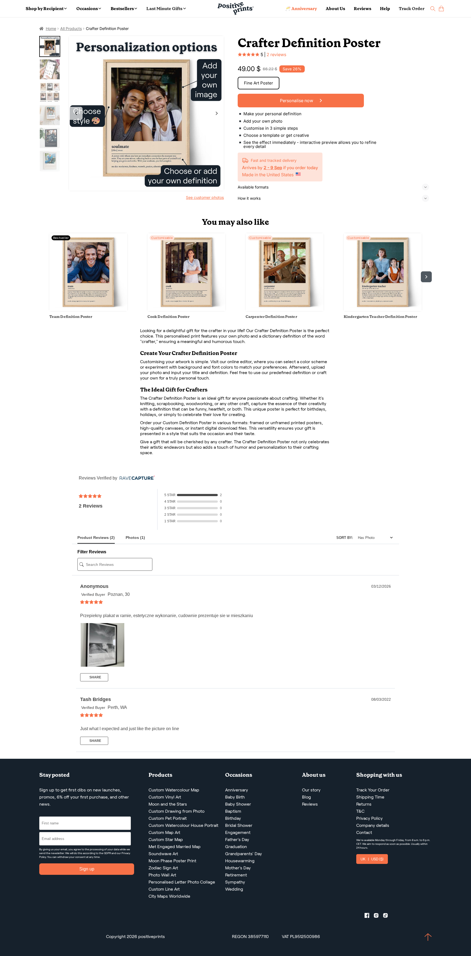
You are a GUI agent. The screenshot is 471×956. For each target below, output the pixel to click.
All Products (71, 28)
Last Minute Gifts (164, 8)
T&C (360, 811)
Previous (76, 113)
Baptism (233, 811)
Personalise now (297, 100)
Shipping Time (370, 797)
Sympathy (235, 882)
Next (216, 113)
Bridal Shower (238, 825)
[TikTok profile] (387, 916)
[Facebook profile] (369, 916)
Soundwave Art (163, 853)
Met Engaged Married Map (175, 846)
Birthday (233, 818)
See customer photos (205, 197)
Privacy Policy (369, 818)
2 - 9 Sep (273, 167)
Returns (364, 804)
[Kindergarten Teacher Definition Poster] (383, 309)
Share (95, 677)
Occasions (87, 8)
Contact (364, 832)
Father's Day (237, 839)
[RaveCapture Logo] (135, 478)
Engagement (237, 832)
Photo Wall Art (162, 875)
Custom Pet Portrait (168, 818)
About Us (335, 8)
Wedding (234, 889)
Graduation (236, 846)
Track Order (411, 8)
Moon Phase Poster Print (172, 860)
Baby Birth (235, 797)
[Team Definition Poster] (88, 309)
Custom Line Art (164, 889)
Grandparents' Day (243, 853)
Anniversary (236, 790)
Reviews (362, 8)
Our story (311, 790)
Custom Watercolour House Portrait (183, 825)
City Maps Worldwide (169, 896)
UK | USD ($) (372, 859)
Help (385, 8)
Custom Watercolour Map (174, 790)
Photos (135, 537)
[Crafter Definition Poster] (146, 113)
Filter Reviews (91, 552)
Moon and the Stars (168, 804)
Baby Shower (238, 804)
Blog (306, 797)
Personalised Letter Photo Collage (182, 882)
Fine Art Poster (258, 83)
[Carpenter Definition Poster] (285, 309)
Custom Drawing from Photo (176, 811)
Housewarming (240, 860)
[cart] (441, 8)
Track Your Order (373, 790)
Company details (372, 825)
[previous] (44, 276)
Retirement (236, 875)
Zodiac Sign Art (163, 868)
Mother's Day (238, 868)
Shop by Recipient (45, 8)
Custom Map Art (164, 832)
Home (51, 28)
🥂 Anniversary (301, 8)
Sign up (86, 869)
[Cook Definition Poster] (186, 309)
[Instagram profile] (378, 916)
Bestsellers (122, 8)
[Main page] (236, 8)
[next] (426, 276)
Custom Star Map (166, 839)
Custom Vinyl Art (165, 797)
